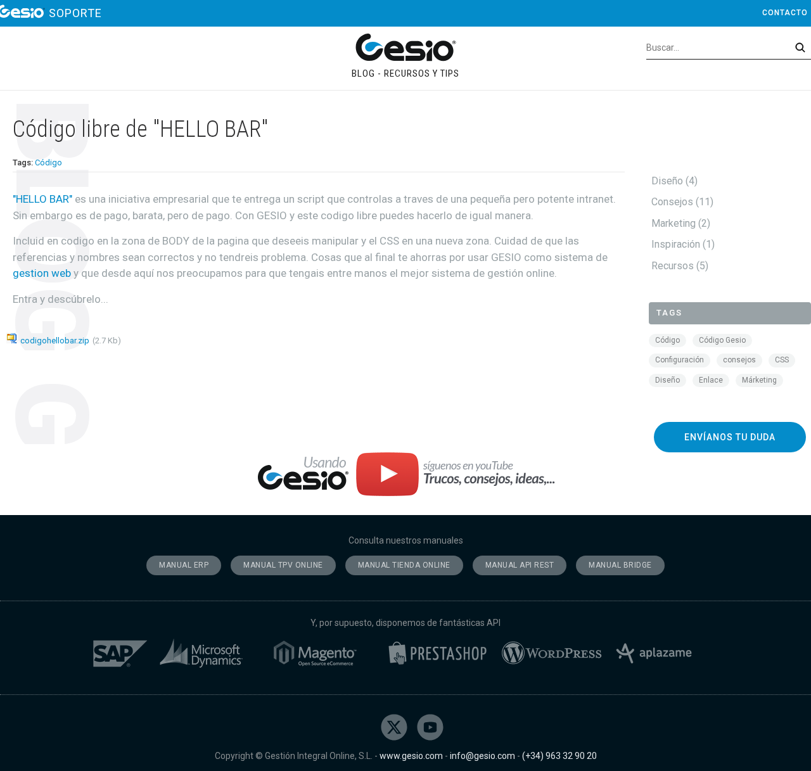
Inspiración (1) (682, 244)
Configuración (679, 359)
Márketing (759, 380)
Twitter (394, 727)
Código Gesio (722, 340)
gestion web (42, 273)
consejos (739, 359)
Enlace (711, 380)
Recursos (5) (678, 266)
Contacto (785, 12)
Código (48, 162)
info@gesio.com (482, 756)
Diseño (667, 380)
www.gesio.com (411, 756)
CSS (782, 359)
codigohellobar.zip (54, 340)
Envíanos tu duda (730, 437)
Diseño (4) (673, 181)
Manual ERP (183, 565)
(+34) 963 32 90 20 (559, 756)
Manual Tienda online (404, 565)
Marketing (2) (679, 223)
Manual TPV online (283, 565)
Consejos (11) (681, 202)
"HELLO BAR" (42, 199)
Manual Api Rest (519, 565)
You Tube (430, 727)
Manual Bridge (620, 565)
